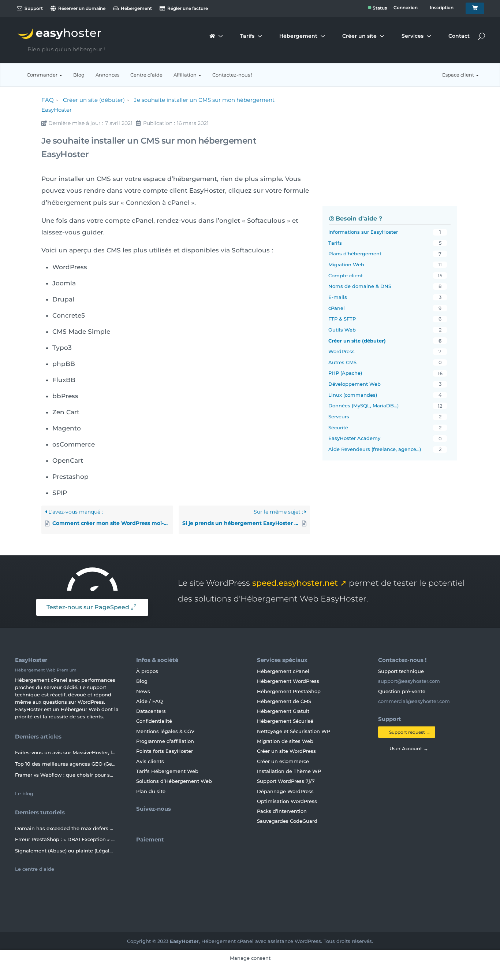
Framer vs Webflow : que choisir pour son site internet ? (65, 775)
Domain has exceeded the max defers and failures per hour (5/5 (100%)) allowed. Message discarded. (65, 828)
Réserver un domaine (81, 8)
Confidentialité (154, 721)
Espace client (458, 75)
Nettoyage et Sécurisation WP (293, 731)
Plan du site (150, 791)
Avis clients (150, 761)
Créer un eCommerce (283, 761)
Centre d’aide (146, 75)
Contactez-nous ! (232, 75)
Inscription (442, 7)
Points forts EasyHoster (164, 751)
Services (412, 36)
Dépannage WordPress (285, 791)
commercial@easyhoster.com (414, 701)
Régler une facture (187, 8)
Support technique (401, 671)
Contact (459, 36)
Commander (43, 75)
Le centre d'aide (35, 869)
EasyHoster (184, 941)
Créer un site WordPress (286, 751)
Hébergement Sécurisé (285, 721)
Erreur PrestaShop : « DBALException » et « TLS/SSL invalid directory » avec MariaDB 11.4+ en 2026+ (65, 839)
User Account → (407, 748)
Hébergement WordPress (288, 681)
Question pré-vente (402, 691)
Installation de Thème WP (289, 771)
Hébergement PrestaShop (289, 691)
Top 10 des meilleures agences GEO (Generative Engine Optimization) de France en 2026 (65, 764)
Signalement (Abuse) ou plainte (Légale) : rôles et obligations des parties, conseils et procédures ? (65, 851)
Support (33, 8)
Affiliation (185, 75)
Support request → (409, 732)
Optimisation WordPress (287, 801)
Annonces (107, 75)
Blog (79, 75)
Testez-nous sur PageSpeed (87, 607)
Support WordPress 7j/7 (286, 781)
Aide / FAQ (149, 701)
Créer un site (359, 36)
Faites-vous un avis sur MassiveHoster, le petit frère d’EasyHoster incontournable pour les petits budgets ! (65, 752)
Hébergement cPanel (283, 671)
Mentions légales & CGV (165, 731)
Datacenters (151, 711)
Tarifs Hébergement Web (167, 771)
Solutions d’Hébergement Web (174, 781)
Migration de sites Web (285, 741)
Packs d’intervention (282, 811)
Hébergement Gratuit (283, 711)
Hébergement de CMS (284, 701)
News (143, 691)
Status (377, 8)
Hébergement (136, 8)
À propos (147, 671)
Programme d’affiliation (165, 741)
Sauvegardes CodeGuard (287, 821)
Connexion (405, 7)
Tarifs (247, 36)
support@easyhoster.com (409, 681)
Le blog (25, 793)
